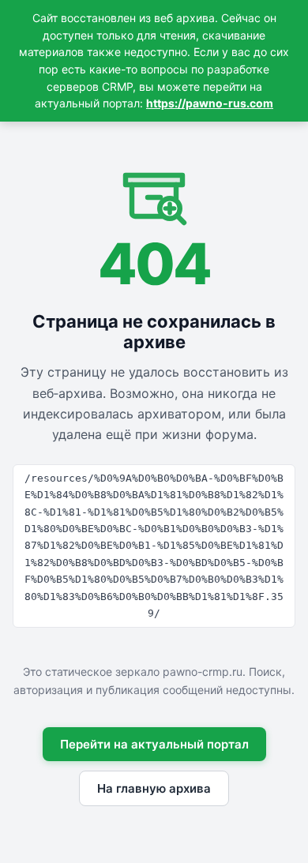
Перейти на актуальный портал (154, 744)
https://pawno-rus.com (209, 103)
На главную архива (154, 788)
